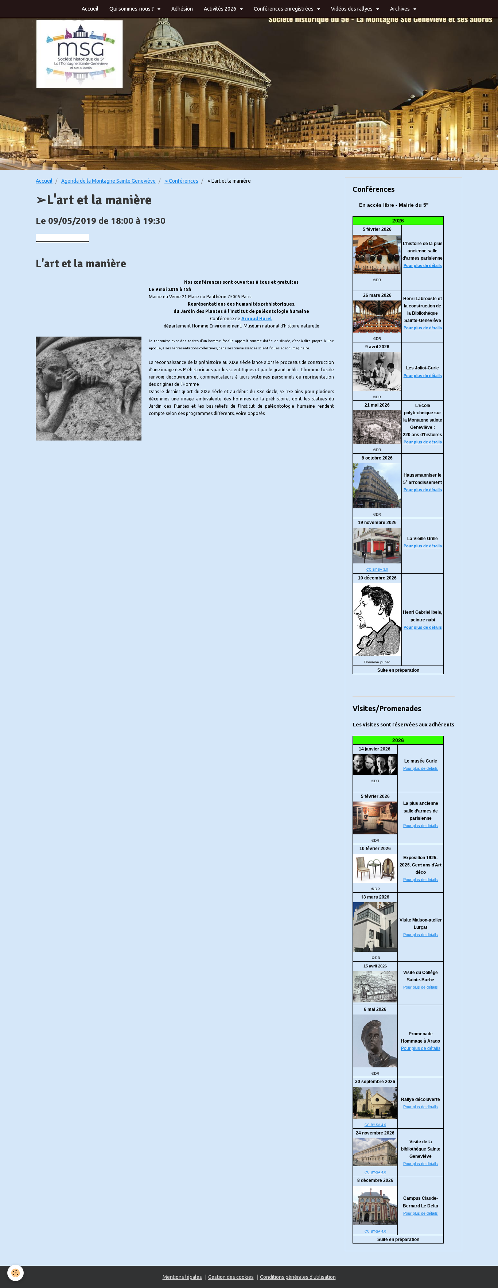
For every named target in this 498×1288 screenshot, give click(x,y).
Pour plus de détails (423, 265)
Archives (400, 9)
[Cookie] (15, 1273)
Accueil (90, 9)
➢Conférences (181, 181)
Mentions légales (182, 1277)
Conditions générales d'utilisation (298, 1277)
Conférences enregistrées (284, 9)
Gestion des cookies (231, 1277)
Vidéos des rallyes (352, 9)
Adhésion (182, 9)
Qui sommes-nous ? (132, 9)
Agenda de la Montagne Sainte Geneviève (108, 181)
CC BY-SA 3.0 (377, 569)
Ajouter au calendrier (64, 238)
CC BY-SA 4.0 (375, 1125)
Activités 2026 (220, 9)
